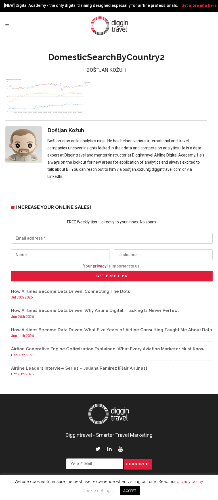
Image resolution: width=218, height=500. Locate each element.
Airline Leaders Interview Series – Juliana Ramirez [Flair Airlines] (79, 368)
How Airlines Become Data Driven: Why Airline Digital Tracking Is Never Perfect (95, 310)
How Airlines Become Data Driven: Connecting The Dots (70, 291)
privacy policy (190, 481)
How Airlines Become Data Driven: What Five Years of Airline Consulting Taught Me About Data (111, 329)
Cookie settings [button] (98, 490)
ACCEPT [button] (129, 491)
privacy (99, 266)
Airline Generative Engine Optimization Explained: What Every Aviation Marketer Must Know (107, 348)
